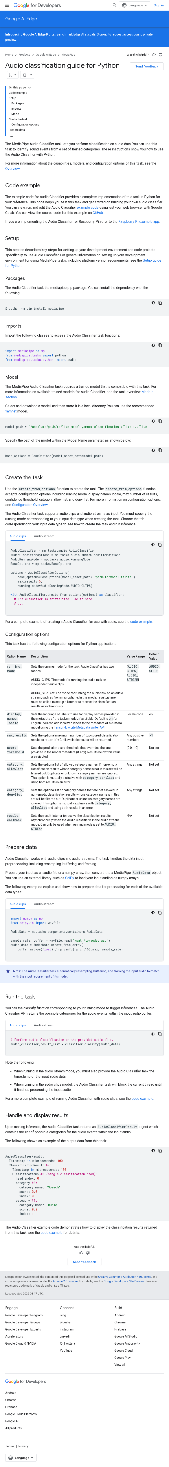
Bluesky (65, 1322)
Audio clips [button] (17, 536)
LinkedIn (65, 1336)
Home (9, 54)
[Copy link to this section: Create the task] (47, 478)
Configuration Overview (30, 505)
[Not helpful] (160, 54)
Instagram (67, 1329)
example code (88, 207)
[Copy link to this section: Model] (22, 377)
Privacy (23, 1446)
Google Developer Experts (23, 1329)
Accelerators (14, 1336)
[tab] (18, 536)
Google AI (11, 1421)
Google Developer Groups (22, 1322)
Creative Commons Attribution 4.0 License (124, 1276)
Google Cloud (123, 1350)
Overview (12, 169)
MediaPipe (68, 54)
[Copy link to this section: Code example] (44, 186)
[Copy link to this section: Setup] (23, 239)
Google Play (122, 1357)
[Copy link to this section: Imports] (25, 326)
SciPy (69, 878)
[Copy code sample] (160, 302)
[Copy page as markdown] (24, 75)
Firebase (120, 1329)
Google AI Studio (125, 1336)
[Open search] (114, 5)
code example (141, 622)
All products (13, 1428)
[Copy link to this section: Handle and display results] (72, 1116)
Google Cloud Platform (21, 1414)
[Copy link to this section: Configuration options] (54, 634)
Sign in (159, 5)
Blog (63, 1315)
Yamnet (11, 411)
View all (119, 1364)
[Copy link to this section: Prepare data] (41, 847)
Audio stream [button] (44, 536)
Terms (9, 1446)
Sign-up (102, 34)
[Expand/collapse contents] (29, 87)
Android (119, 1315)
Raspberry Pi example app (138, 221)
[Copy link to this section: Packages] (29, 278)
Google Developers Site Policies (124, 1281)
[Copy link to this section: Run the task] (39, 997)
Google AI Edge (21, 19)
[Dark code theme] (153, 302)
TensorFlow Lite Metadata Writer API (79, 727)
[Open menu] (7, 5)
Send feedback (146, 66)
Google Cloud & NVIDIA (20, 1343)
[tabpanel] (84, 578)
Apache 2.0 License (65, 1281)
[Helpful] (154, 54)
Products (24, 54)
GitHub (98, 213)
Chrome (120, 1322)
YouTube (66, 1350)
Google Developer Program (24, 1315)
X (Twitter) (67, 1343)
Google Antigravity (127, 1343)
